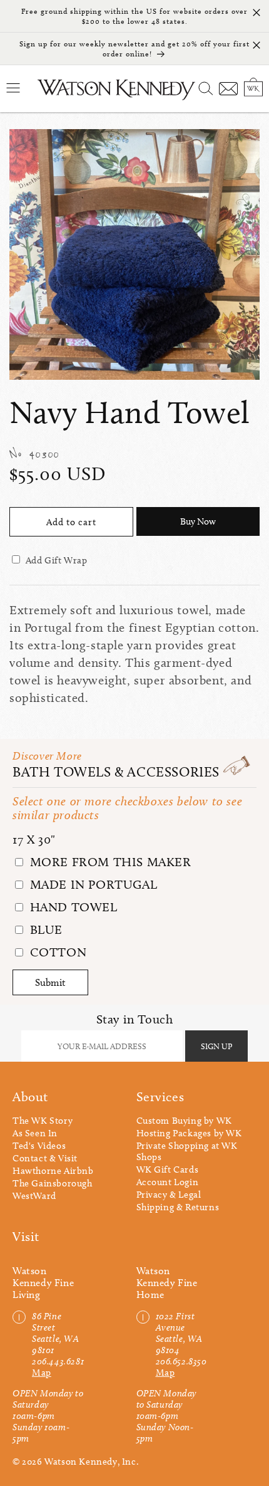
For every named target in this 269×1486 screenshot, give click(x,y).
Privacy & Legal (168, 1194)
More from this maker (108, 861)
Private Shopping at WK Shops (187, 1151)
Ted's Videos (39, 1145)
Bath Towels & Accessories (116, 771)
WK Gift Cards (167, 1169)
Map (41, 1372)
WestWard (34, 1195)
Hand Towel (72, 906)
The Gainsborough (53, 1183)
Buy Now (198, 521)
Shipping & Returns (178, 1207)
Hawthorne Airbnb (53, 1170)
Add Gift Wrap (57, 560)
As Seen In (35, 1133)
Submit (50, 982)
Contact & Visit (45, 1158)
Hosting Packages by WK (189, 1133)
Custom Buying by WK (184, 1120)
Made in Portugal (91, 884)
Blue (44, 929)
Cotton (56, 952)
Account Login (167, 1182)
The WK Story (43, 1120)
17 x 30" (34, 839)
